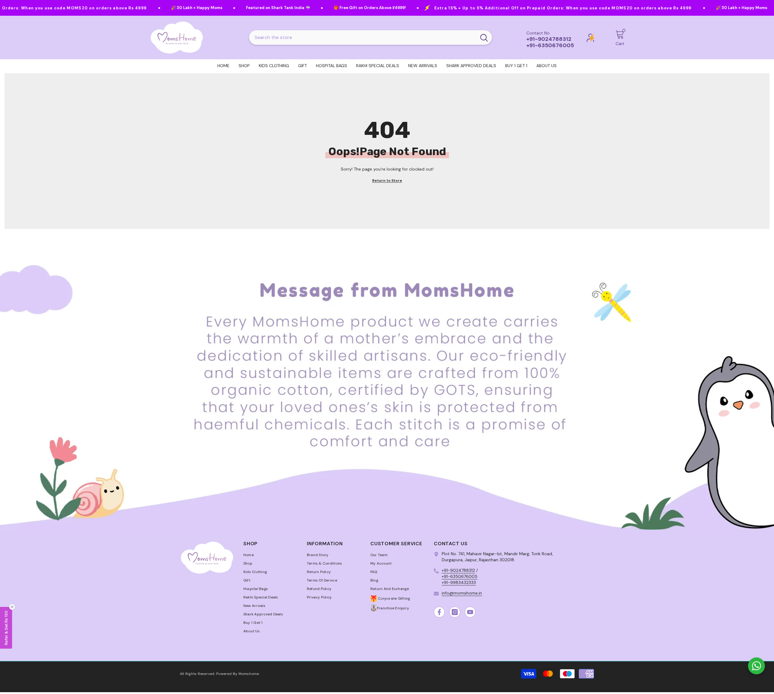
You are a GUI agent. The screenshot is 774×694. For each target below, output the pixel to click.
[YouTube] (470, 612)
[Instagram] (454, 612)
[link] (387, 381)
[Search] (370, 37)
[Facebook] (439, 612)
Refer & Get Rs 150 (6, 628)
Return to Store (387, 180)
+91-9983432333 (459, 582)
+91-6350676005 (459, 576)
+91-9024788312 (458, 570)
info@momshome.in (462, 593)
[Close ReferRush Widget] (12, 607)
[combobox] (362, 37)
